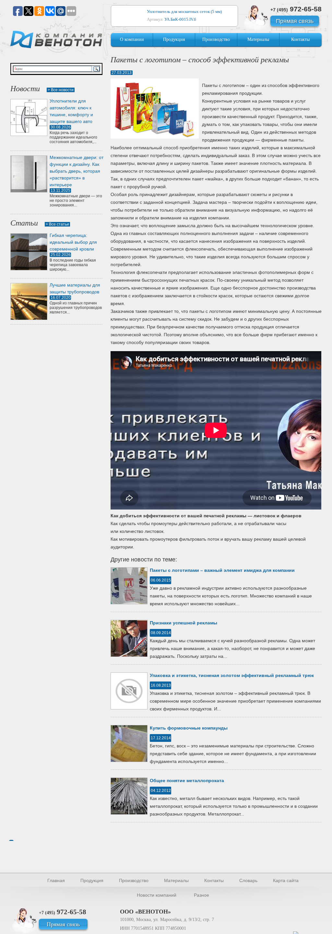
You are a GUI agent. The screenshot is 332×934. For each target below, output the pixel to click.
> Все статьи (57, 224)
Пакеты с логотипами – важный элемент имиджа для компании (222, 570)
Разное (201, 895)
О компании (132, 39)
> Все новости (61, 90)
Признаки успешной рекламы (183, 622)
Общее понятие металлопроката (187, 780)
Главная (56, 880)
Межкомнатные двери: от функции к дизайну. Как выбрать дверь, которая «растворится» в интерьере (76, 171)
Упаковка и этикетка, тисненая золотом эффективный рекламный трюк (232, 675)
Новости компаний (156, 895)
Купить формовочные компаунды (189, 728)
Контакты (300, 39)
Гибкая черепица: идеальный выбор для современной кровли (73, 242)
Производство (216, 39)
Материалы (258, 39)
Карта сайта (286, 880)
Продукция (174, 39)
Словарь (248, 880)
